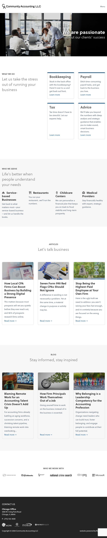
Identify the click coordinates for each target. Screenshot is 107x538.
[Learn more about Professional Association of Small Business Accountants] (27, 525)
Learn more (60, 94)
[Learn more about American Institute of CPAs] (7, 525)
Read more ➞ (17, 320)
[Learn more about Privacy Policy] (42, 525)
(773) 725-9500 (9, 519)
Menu (102, 6)
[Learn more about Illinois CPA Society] (17, 525)
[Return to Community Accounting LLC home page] (21, 6)
